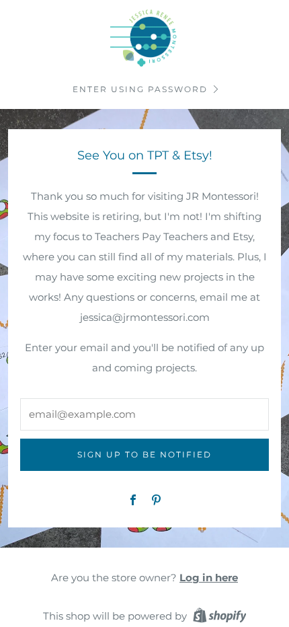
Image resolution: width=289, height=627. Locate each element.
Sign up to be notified (144, 454)
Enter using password (140, 89)
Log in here (208, 577)
